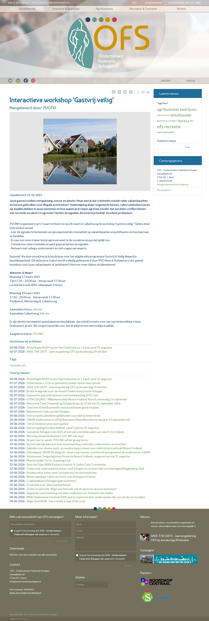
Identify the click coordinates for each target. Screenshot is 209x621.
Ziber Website (22, 619)
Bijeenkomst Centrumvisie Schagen (48, 411)
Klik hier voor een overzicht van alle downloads (33, 554)
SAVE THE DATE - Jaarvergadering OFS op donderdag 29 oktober (67, 351)
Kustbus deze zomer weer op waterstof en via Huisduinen (61, 472)
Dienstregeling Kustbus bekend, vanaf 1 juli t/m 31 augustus (63, 428)
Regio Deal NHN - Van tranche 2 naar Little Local (56, 501)
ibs (191, 120)
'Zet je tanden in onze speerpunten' (48, 423)
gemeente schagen (167, 120)
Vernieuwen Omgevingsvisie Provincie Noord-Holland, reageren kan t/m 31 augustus (78, 456)
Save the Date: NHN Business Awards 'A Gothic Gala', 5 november (66, 464)
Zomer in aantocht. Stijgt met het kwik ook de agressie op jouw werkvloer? (72, 489)
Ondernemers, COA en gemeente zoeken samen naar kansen (63, 383)
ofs (24, 365)
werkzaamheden (165, 132)
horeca (183, 120)
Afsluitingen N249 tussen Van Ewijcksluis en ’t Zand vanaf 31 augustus (69, 347)
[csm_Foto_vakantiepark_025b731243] (80, 151)
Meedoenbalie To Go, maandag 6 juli (49, 460)
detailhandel (180, 115)
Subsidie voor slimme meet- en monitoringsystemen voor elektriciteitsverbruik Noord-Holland (84, 448)
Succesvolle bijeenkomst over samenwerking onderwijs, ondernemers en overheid (76, 444)
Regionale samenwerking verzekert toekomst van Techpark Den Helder (70, 493)
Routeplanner (164, 190)
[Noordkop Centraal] (156, 586)
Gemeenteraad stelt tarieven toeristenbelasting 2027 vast (62, 395)
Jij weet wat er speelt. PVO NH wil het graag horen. (58, 440)
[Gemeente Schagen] (156, 603)
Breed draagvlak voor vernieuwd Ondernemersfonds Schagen (64, 391)
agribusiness (168, 109)
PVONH (38, 334)
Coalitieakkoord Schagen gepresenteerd (51, 480)
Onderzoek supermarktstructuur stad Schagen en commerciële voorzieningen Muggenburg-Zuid (85, 468)
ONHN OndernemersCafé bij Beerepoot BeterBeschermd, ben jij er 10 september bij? (78, 419)
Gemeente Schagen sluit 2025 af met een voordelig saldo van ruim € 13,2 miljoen (75, 432)
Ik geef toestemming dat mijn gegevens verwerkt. (37, 532)
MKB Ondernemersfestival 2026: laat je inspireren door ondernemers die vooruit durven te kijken (86, 497)
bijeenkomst (163, 115)
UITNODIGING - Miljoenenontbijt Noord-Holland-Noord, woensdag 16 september (77, 399)
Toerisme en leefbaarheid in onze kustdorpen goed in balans (63, 407)
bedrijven (188, 109)
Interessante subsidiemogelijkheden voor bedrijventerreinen (63, 415)
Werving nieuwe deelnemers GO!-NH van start (55, 436)
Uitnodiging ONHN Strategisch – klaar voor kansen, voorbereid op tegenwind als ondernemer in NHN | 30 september (98, 452)
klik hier (38, 309)
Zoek (187, 147)
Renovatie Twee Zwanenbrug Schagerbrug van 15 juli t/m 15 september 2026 (74, 403)
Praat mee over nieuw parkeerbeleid (49, 485)
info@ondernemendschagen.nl (172, 184)
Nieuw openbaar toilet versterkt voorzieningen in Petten (61, 476)
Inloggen (13, 619)
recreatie (15, 365)
